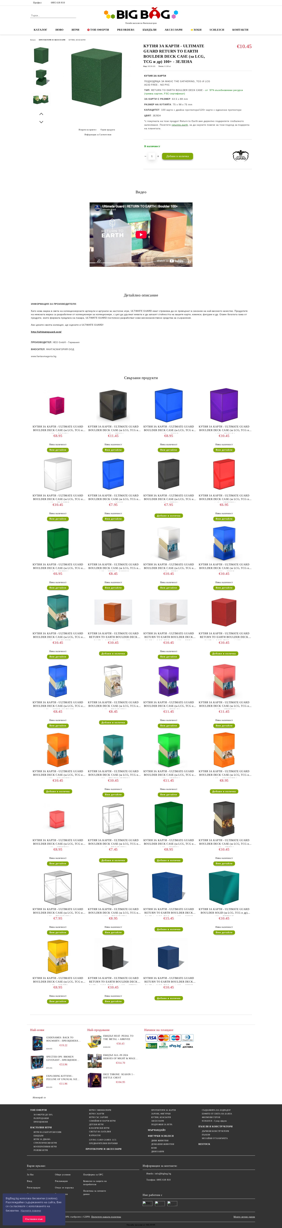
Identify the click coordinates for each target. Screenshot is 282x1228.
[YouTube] (250, 3)
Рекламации (61, 1181)
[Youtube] (166, 1186)
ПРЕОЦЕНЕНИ (41, 1122)
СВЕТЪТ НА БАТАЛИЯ (100, 1132)
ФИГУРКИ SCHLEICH (161, 1136)
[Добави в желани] (249, 146)
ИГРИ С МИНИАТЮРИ (100, 1110)
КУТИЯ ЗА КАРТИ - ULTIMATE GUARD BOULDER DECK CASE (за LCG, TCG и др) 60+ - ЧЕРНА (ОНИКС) (113, 567)
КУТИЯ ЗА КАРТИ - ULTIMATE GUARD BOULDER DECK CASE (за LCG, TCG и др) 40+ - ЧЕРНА (168, 498)
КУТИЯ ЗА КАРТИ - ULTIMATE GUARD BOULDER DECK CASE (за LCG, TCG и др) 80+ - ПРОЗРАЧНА (58, 912)
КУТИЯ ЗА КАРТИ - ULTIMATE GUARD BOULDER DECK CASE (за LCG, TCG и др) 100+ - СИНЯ (224, 567)
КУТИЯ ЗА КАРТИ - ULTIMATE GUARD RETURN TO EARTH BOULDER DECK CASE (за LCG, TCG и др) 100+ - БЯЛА (168, 636)
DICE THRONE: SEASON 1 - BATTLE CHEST (118, 1076)
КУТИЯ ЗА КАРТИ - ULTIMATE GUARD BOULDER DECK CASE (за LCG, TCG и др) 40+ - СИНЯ (113, 498)
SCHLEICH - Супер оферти (214, 1121)
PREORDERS (125, 29)
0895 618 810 (58, 2)
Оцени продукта (108, 130)
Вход (29, 1181)
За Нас (30, 1174)
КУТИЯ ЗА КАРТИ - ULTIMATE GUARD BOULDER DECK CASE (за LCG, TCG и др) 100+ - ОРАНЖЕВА (58, 774)
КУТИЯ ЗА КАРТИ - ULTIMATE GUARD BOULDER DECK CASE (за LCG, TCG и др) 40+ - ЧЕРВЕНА (224, 498)
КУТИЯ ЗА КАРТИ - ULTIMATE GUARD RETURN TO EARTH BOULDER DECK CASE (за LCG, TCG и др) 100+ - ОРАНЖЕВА (113, 636)
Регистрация (33, 1187)
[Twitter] (240, 3)
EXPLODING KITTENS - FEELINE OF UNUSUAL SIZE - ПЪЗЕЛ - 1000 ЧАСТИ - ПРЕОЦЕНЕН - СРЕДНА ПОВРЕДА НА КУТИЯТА (63, 1078)
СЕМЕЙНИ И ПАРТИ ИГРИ (102, 1121)
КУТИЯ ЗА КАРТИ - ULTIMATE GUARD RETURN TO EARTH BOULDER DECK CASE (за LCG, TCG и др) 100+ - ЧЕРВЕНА (224, 636)
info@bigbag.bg (163, 1173)
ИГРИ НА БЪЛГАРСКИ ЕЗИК (48, 1132)
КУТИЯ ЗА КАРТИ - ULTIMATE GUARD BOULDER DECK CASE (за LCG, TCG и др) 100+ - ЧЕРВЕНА (224, 705)
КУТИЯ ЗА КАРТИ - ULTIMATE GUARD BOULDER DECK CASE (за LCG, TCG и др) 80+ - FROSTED (58, 498)
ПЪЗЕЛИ (206, 1135)
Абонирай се (39, 1097)
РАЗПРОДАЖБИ (41, 1118)
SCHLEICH (217, 29)
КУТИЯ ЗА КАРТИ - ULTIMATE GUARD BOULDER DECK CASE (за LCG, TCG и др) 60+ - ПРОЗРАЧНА (113, 705)
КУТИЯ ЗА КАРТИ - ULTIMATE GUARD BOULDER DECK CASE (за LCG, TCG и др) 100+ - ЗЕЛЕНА (168, 774)
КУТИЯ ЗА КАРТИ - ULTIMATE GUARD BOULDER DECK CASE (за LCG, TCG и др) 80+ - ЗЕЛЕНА (168, 843)
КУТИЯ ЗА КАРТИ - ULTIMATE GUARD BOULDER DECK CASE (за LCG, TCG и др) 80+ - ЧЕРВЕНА (58, 843)
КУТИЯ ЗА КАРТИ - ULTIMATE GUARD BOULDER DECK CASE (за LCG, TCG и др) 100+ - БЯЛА (168, 567)
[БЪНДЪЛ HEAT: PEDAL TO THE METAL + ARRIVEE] (94, 1041)
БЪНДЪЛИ (150, 29)
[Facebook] (235, 3)
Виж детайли (57, 450)
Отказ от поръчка (64, 1187)
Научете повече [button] (31, 1210)
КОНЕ (154, 1148)
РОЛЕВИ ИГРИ (41, 1150)
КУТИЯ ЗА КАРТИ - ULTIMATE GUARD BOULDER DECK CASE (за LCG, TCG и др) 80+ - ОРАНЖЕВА (224, 774)
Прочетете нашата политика (106, 1217)
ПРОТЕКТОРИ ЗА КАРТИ (163, 1110)
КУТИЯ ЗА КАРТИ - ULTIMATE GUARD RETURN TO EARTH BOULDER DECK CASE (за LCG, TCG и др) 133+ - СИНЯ (168, 912)
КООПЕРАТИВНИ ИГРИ (45, 1147)
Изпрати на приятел (87, 130)
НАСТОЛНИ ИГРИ (41, 1127)
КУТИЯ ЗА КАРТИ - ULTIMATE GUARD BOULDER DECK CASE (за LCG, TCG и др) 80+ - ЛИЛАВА (224, 429)
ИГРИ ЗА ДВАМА (42, 1139)
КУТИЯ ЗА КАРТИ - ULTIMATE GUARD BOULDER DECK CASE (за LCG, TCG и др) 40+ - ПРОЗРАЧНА (113, 843)
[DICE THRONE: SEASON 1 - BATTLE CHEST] (94, 1080)
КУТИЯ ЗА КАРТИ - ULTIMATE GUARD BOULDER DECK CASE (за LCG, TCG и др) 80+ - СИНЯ (168, 429)
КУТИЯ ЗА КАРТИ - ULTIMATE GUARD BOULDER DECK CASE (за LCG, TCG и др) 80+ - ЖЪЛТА (58, 981)
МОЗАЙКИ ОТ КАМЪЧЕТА (215, 1138)
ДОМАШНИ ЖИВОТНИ (162, 1144)
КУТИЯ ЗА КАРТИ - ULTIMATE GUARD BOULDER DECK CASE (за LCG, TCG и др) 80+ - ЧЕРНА (224, 843)
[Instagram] (245, 3)
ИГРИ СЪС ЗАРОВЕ (98, 1117)
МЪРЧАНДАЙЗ (156, 1130)
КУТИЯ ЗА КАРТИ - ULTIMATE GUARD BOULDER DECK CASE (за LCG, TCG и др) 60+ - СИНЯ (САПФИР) (58, 705)
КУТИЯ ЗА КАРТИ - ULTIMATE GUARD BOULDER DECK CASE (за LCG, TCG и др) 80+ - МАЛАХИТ (58, 636)
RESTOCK (204, 1144)
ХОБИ (197, 29)
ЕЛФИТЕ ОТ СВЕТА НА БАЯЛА (217, 1114)
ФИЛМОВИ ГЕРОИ (211, 1117)
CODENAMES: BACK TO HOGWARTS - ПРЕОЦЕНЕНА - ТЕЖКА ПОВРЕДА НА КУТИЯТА (63, 1039)
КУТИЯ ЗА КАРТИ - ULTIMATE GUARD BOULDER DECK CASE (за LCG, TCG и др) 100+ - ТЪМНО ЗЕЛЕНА (113, 774)
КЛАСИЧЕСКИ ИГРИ (99, 1128)
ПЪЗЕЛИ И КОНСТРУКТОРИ (215, 1126)
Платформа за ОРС (93, 1174)
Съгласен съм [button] (34, 1219)
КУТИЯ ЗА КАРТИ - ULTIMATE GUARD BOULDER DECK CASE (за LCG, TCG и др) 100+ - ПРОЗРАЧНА (113, 912)
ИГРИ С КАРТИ (96, 1114)
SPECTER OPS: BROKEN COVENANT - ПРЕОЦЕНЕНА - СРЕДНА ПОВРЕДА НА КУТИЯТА (63, 1059)
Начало (33, 40)
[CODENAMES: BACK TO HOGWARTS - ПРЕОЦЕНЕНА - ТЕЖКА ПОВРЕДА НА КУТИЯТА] (37, 1043)
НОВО (59, 29)
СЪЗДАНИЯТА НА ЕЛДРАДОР (216, 1110)
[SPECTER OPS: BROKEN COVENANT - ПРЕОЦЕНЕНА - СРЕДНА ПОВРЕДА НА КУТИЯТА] (37, 1062)
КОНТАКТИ (240, 29)
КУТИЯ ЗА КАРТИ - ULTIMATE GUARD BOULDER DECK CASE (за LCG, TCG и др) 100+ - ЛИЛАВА (168, 705)
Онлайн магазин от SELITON (141, 1225)
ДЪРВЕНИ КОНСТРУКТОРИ (215, 1131)
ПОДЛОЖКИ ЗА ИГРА (161, 1124)
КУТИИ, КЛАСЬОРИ (77, 40)
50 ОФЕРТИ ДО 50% (43, 1115)
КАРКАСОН (95, 1135)
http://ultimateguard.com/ (46, 332)
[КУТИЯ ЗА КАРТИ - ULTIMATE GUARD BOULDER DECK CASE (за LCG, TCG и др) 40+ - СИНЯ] (113, 474)
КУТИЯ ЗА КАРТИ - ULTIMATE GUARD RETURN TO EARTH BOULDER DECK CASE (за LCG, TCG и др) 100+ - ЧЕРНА (113, 981)
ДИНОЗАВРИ (157, 1151)
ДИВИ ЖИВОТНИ (159, 1141)
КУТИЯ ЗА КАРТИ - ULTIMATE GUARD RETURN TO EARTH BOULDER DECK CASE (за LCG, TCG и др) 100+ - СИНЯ (168, 981)
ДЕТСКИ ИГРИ (96, 1124)
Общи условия (62, 1174)
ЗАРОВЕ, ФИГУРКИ (161, 1114)
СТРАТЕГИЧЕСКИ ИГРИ (45, 1143)
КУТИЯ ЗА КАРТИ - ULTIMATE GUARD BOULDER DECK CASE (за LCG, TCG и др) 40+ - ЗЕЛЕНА (58, 567)
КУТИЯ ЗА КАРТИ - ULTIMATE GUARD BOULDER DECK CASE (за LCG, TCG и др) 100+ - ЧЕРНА (113, 429)
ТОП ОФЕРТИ (99, 29)
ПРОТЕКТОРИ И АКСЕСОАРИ (52, 40)
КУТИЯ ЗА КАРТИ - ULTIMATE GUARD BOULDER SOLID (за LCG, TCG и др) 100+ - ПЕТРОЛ (224, 912)
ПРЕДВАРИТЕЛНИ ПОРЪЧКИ (103, 1143)
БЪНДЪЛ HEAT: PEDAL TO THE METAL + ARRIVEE (118, 1037)
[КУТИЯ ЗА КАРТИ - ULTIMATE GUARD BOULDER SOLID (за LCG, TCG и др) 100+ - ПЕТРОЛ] (224, 888)
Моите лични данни (244, 1217)
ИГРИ (75, 29)
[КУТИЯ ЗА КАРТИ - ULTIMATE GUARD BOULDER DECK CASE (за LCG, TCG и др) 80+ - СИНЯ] (169, 405)
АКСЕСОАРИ (173, 29)
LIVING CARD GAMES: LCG (102, 1140)
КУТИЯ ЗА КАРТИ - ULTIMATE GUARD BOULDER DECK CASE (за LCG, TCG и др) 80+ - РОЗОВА (58, 429)
